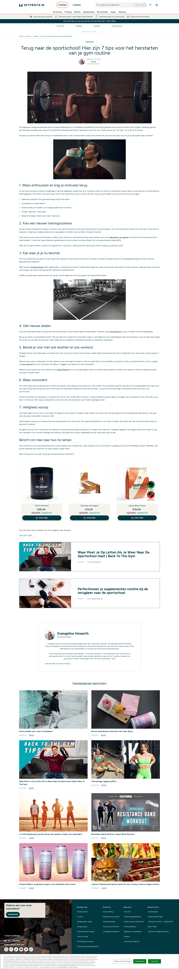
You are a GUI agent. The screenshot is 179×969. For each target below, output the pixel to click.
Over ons (127, 912)
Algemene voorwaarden (132, 931)
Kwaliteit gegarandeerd (132, 917)
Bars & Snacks (102, 12)
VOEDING (62, 5)
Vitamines (122, 12)
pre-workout (27, 364)
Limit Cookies (139, 961)
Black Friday (152, 926)
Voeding (97, 26)
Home (21, 36)
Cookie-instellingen (12, 936)
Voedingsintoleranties (111, 931)
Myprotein (96, 562)
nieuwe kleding (62, 370)
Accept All (154, 961)
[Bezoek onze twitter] (26, 949)
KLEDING (77, 5)
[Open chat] (31, 949)
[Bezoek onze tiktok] (16, 949)
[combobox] (121, 4)
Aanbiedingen (153, 912)
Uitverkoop (57, 12)
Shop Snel (43, 518)
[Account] (150, 5)
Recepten (60, 26)
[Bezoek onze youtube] (21, 949)
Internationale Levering (85, 931)
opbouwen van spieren (118, 237)
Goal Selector (115, 332)
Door (93, 61)
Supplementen (89, 12)
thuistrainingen (37, 267)
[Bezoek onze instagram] (6, 949)
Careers (127, 936)
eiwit (64, 364)
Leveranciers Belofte (131, 941)
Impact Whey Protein (137, 506)
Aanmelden (13, 914)
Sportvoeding (108, 912)
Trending (67, 12)
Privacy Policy (62, 967)
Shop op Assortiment (111, 926)
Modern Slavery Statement (134, 921)
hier (50, 663)
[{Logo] (31, 5)
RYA (124, 644)
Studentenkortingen (155, 917)
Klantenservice (82, 912)
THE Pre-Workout (42, 506)
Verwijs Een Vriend (160, 921)
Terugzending (82, 926)
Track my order (82, 936)
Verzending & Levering (85, 941)
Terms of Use (73, 967)
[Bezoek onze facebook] (11, 949)
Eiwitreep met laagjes (89, 506)
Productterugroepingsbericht (88, 946)
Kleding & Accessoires (111, 917)
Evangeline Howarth (73, 633)
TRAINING (89, 42)
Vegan (113, 12)
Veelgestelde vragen (84, 921)
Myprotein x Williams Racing (158, 931)
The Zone (28, 36)
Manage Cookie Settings (122, 961)
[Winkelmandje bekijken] (157, 5)
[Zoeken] (97, 4)
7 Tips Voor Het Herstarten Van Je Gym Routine (56, 36)
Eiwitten (77, 12)
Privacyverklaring (130, 926)
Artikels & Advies (109, 921)
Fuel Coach (141, 5)
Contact (80, 917)
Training (79, 26)
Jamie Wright (97, 599)
